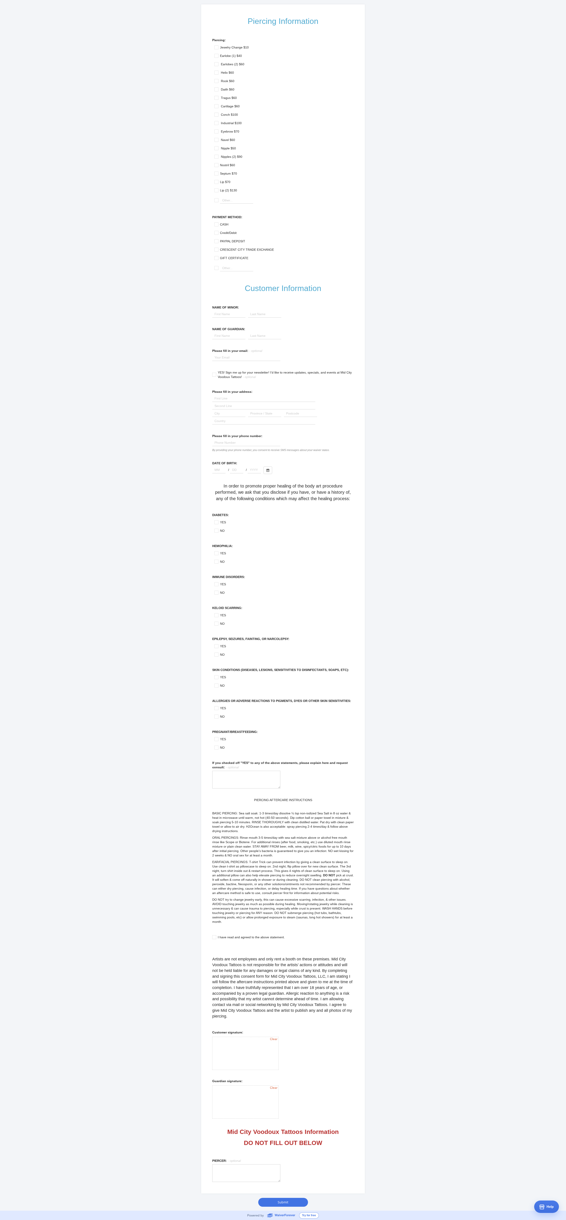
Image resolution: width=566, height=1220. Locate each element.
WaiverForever (281, 1215)
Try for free (309, 1215)
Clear (273, 1039)
